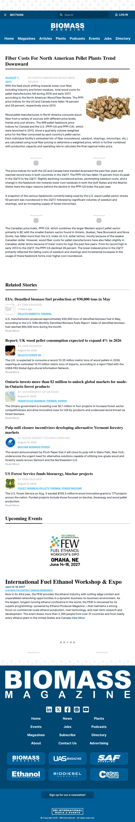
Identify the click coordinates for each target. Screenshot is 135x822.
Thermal (46, 313)
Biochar (23, 447)
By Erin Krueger (30, 304)
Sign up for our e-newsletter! (67, 794)
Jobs (108, 38)
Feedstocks (25, 400)
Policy (22, 488)
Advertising (99, 743)
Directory (123, 38)
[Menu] (5, 15)
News (67, 718)
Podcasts (77, 38)
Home (9, 38)
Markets (34, 313)
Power (32, 355)
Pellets (23, 313)
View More (78, 617)
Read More (12, 330)
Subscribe (67, 735)
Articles (45, 38)
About (36, 743)
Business (39, 400)
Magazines (26, 38)
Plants (61, 38)
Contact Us (67, 743)
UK (39, 355)
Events (94, 38)
